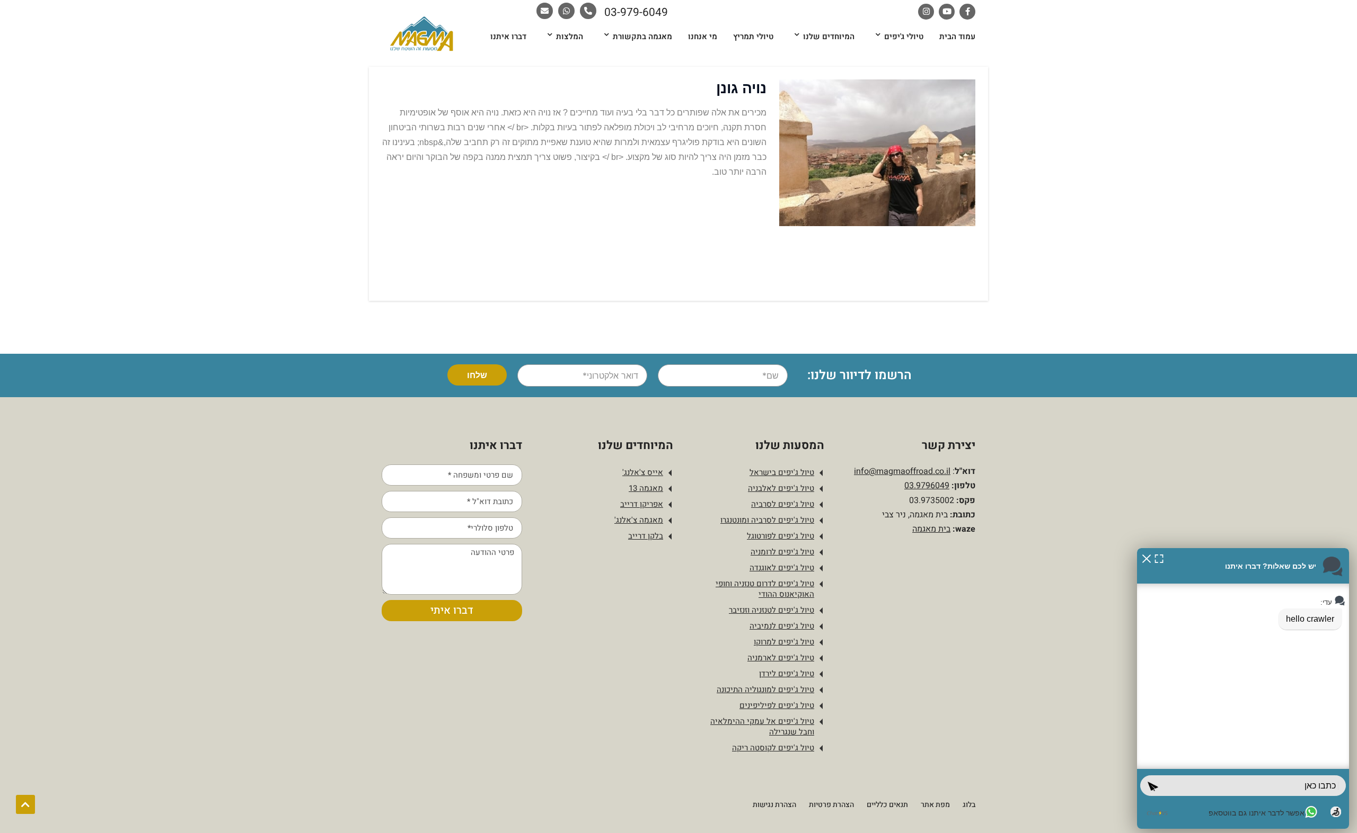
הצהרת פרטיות (831, 804)
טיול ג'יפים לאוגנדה (782, 568)
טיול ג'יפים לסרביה (782, 504)
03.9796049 (926, 485)
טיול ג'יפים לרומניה (782, 552)
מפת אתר (935, 804)
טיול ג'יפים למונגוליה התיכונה (765, 689)
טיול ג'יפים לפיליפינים (776, 705)
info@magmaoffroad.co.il (902, 471)
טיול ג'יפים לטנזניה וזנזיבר (771, 610)
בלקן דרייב (645, 536)
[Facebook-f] (967, 12)
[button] (1146, 558)
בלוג (969, 804)
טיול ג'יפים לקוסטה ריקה (773, 748)
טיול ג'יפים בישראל (782, 472)
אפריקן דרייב (641, 504)
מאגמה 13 (646, 488)
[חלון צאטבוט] (1243, 688)
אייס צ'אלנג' (642, 472)
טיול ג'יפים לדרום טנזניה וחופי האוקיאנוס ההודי (765, 589)
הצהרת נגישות (774, 804)
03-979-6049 (636, 12)
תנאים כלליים (887, 804)
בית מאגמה (931, 529)
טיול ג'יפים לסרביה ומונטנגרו (767, 520)
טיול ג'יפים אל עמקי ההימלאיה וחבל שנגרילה (762, 726)
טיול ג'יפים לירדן (786, 673)
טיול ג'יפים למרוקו (784, 642)
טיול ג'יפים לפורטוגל (780, 536)
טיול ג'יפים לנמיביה (782, 626)
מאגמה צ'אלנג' (638, 520)
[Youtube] (947, 12)
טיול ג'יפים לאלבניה (781, 488)
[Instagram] (926, 12)
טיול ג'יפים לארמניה (780, 658)
